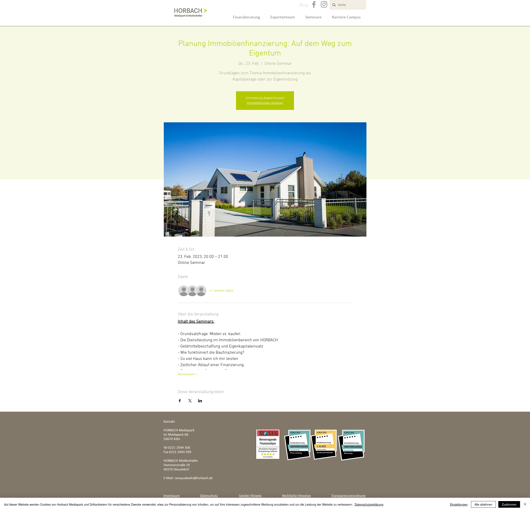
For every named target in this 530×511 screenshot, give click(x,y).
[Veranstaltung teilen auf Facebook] (180, 400)
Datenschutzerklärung (369, 504)
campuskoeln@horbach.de (194, 478)
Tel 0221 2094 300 (177, 447)
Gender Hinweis (250, 495)
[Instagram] (324, 4)
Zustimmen (509, 504)
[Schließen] (525, 504)
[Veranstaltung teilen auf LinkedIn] (200, 400)
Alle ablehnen (483, 504)
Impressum (172, 495)
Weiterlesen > (187, 374)
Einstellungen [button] (459, 504)
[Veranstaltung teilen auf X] (190, 400)
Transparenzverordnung (348, 495)
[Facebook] (314, 4)
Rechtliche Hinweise (296, 495)
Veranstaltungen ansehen (265, 103)
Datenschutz (209, 495)
